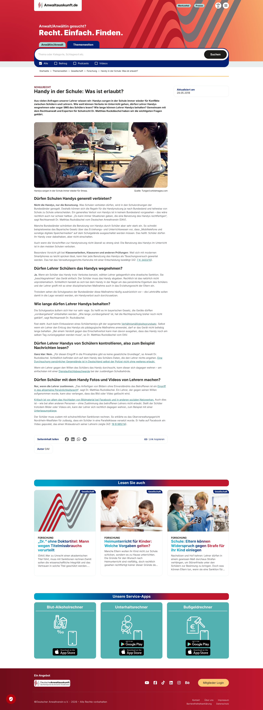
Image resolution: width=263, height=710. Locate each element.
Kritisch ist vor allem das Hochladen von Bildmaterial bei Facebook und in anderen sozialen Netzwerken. (94, 399)
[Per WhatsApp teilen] (78, 439)
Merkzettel (183, 5)
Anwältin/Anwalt (52, 44)
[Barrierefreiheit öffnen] (218, 5)
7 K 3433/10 (144, 259)
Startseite (44, 71)
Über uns (208, 700)
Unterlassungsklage (45, 410)
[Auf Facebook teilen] (67, 439)
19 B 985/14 (118, 424)
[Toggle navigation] (226, 5)
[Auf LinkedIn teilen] (73, 439)
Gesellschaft (77, 71)
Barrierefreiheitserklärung (199, 703)
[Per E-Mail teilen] (85, 439)
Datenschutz (222, 703)
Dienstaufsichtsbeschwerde (74, 371)
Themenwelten (83, 44)
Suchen (215, 54)
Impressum (223, 700)
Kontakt (196, 700)
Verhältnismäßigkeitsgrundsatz (138, 323)
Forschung (92, 71)
